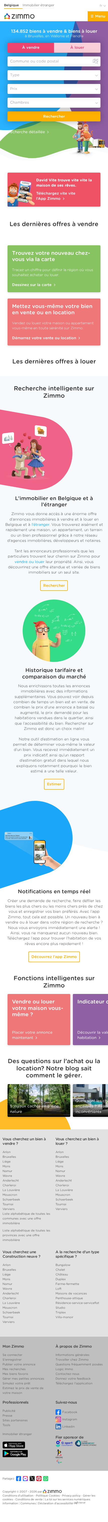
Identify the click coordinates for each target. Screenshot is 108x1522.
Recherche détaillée (26, 132)
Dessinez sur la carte (32, 285)
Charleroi (9, 1185)
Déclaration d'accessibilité (55, 1503)
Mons (6, 1166)
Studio (60, 1307)
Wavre (7, 1176)
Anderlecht (11, 1180)
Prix (13, 88)
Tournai (8, 1204)
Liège (7, 1161)
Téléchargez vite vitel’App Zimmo (55, 196)
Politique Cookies (48, 1495)
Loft (59, 1288)
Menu (100, 16)
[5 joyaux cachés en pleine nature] (39, 1099)
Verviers (9, 1209)
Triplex (61, 1312)
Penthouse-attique (69, 1298)
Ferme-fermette (67, 1284)
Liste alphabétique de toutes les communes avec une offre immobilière (26, 1218)
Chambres (19, 102)
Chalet (60, 1269)
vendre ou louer (29, 562)
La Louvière (11, 1190)
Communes (28, 1503)
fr (101, 5)
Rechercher (54, 116)
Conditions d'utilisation (18, 1495)
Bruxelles (9, 1157)
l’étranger (40, 524)
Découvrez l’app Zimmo (54, 956)
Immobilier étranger (38, 5)
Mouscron (10, 1195)
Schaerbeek (11, 1199)
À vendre (30, 47)
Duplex (61, 1279)
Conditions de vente (29, 1499)
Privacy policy (71, 1495)
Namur (7, 1171)
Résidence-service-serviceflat (77, 1303)
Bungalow (63, 1265)
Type (14, 75)
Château (62, 1274)
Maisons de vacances (71, 1293)
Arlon (7, 1152)
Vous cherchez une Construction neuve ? (21, 1254)
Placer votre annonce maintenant (32, 1035)
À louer (77, 47)
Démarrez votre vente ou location (44, 338)
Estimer (54, 784)
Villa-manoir (64, 1317)
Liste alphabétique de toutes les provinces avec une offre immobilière (26, 1235)
